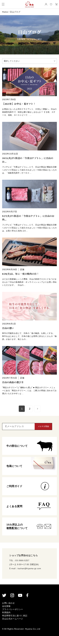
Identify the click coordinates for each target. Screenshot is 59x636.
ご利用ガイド (14, 486)
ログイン (46, 4)
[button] (3, 4)
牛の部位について (17, 445)
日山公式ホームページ (12, 619)
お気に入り (51, 4)
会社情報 (6, 606)
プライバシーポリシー (12, 609)
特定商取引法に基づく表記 (14, 615)
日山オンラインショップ (29, 4)
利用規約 (6, 612)
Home (5, 12)
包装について (14, 466)
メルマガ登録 (43, 426)
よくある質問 (14, 506)
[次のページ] (37, 409)
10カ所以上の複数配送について (17, 526)
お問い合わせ (8, 603)
